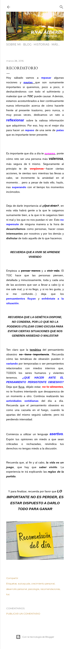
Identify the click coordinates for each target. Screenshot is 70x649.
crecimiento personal (43, 583)
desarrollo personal (16, 589)
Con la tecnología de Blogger (38, 636)
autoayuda (24, 583)
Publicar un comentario (23, 613)
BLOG (27, 44)
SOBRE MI (13, 44)
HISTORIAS (41, 44)
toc (8, 594)
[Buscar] (61, 6)
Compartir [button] (12, 578)
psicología (33, 589)
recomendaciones (50, 589)
